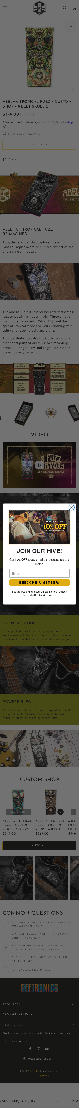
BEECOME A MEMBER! (39, 582)
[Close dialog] (72, 507)
